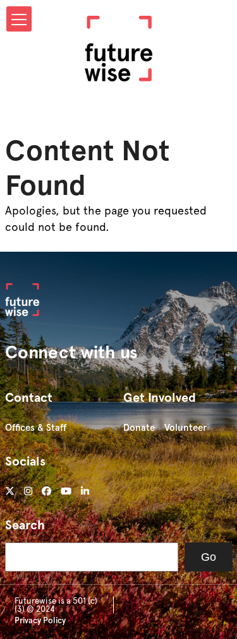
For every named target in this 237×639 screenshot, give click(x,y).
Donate (139, 427)
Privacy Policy (40, 620)
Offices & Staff (35, 427)
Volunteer (185, 427)
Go (208, 557)
